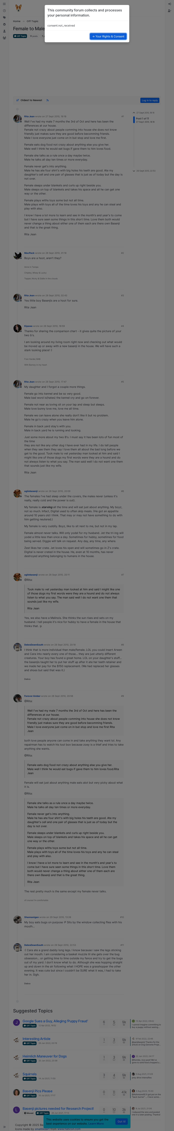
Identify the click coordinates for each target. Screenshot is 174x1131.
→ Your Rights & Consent (108, 36)
